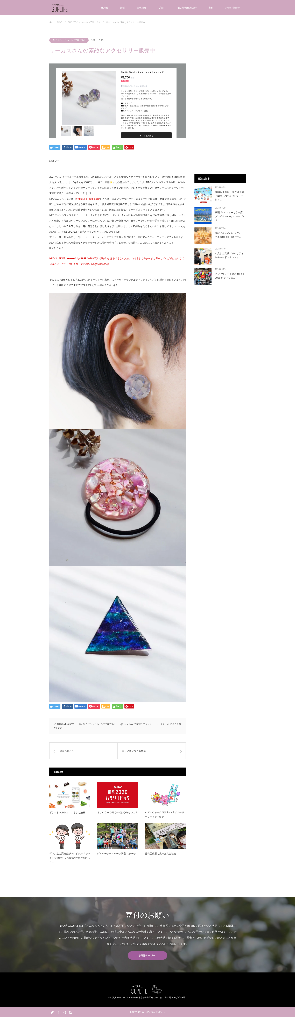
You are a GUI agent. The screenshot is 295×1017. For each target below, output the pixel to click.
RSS (69, 1011)
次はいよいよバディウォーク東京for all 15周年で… (229, 234)
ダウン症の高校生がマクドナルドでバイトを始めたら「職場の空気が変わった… (69, 858)
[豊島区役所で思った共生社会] (165, 836)
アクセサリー (149, 724)
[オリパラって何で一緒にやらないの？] (117, 795)
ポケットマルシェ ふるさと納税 (67, 812)
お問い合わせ (232, 7)
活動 (122, 7)
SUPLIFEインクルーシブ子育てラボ (69, 40)
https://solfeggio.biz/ (88, 198)
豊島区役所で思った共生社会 (160, 853)
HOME (104, 7)
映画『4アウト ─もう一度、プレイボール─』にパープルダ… (230, 216)
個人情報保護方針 (187, 7)
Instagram (63, 1011)
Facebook (57, 1011)
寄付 (211, 7)
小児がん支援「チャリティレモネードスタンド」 (229, 255)
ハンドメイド (172, 724)
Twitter (51, 1011)
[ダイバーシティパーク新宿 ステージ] (117, 836)
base (126, 724)
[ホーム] (50, 16)
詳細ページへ (147, 955)
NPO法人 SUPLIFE (155, 1011)
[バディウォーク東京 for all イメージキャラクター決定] (165, 795)
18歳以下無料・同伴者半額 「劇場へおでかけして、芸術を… (229, 195)
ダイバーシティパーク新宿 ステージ (116, 853)
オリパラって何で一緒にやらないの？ (117, 812)
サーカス (161, 724)
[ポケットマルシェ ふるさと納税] (69, 795)
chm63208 (69, 724)
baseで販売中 (135, 724)
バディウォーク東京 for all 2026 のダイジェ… (229, 275)
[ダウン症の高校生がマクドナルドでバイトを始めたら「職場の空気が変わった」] (69, 836)
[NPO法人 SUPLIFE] (68, 7)
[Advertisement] (220, 114)
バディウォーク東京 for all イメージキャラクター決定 (164, 814)
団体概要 (141, 7)
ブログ (162, 7)
